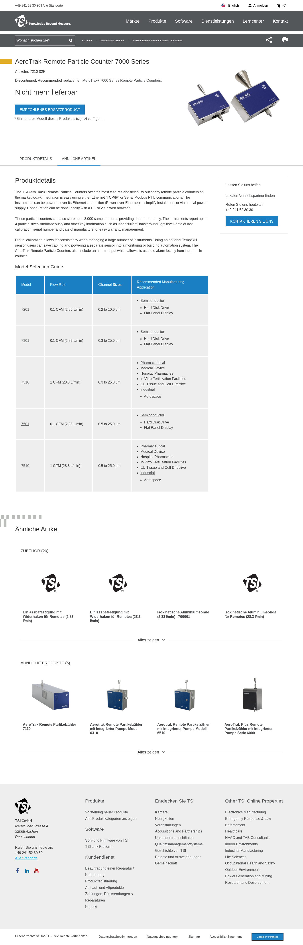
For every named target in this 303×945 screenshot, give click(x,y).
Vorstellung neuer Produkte (106, 812)
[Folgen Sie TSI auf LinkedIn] (27, 870)
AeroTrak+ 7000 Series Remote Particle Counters (122, 80)
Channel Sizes (110, 285)
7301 (25, 340)
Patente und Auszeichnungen (178, 857)
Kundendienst (99, 857)
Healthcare (233, 831)
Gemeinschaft (166, 863)
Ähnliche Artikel (79, 159)
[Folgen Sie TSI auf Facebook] (17, 870)
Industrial (147, 389)
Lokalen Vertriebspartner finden (250, 196)
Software (184, 21)
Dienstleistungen (217, 21)
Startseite (87, 40)
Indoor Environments (241, 844)
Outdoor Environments (242, 870)
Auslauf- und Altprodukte (104, 888)
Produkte (157, 21)
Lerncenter (253, 21)
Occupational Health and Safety (250, 863)
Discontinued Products (112, 40)
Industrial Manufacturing (244, 850)
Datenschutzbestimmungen (118, 936)
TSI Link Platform (98, 846)
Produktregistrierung (101, 881)
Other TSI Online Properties (254, 800)
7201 (25, 309)
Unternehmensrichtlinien (174, 838)
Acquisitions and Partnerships (178, 831)
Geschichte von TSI (170, 850)
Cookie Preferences (267, 936)
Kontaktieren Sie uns (251, 221)
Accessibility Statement (226, 936)
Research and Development (247, 882)
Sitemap (194, 936)
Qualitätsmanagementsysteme (179, 844)
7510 (25, 466)
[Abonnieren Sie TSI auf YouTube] (36, 870)
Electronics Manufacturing (245, 812)
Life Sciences (235, 857)
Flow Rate (58, 285)
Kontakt (280, 21)
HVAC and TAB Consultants (247, 838)
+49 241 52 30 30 (28, 5)
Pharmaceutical (152, 363)
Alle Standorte (53, 5)
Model (26, 285)
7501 (25, 424)
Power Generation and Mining (248, 876)
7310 (25, 382)
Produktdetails (36, 159)
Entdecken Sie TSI (175, 800)
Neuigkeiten (164, 818)
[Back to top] (297, 939)
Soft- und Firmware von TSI (106, 840)
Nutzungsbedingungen (163, 936)
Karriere (161, 812)
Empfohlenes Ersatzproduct (50, 110)
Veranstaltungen (168, 825)
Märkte (133, 21)
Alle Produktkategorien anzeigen (111, 818)
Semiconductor (152, 300)
